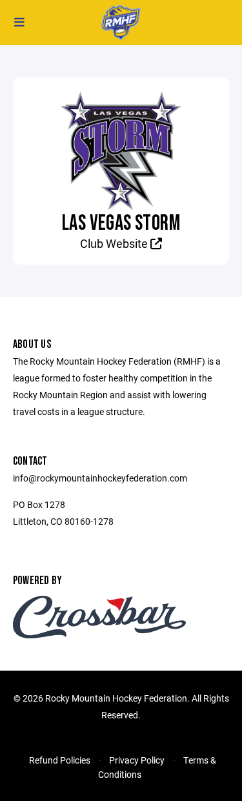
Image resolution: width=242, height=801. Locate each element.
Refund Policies (59, 760)
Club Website (115, 243)
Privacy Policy (137, 760)
